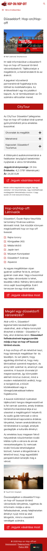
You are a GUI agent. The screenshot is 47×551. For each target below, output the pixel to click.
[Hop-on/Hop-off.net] (14, 3)
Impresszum (10, 544)
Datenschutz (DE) (25, 544)
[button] (44, 3)
